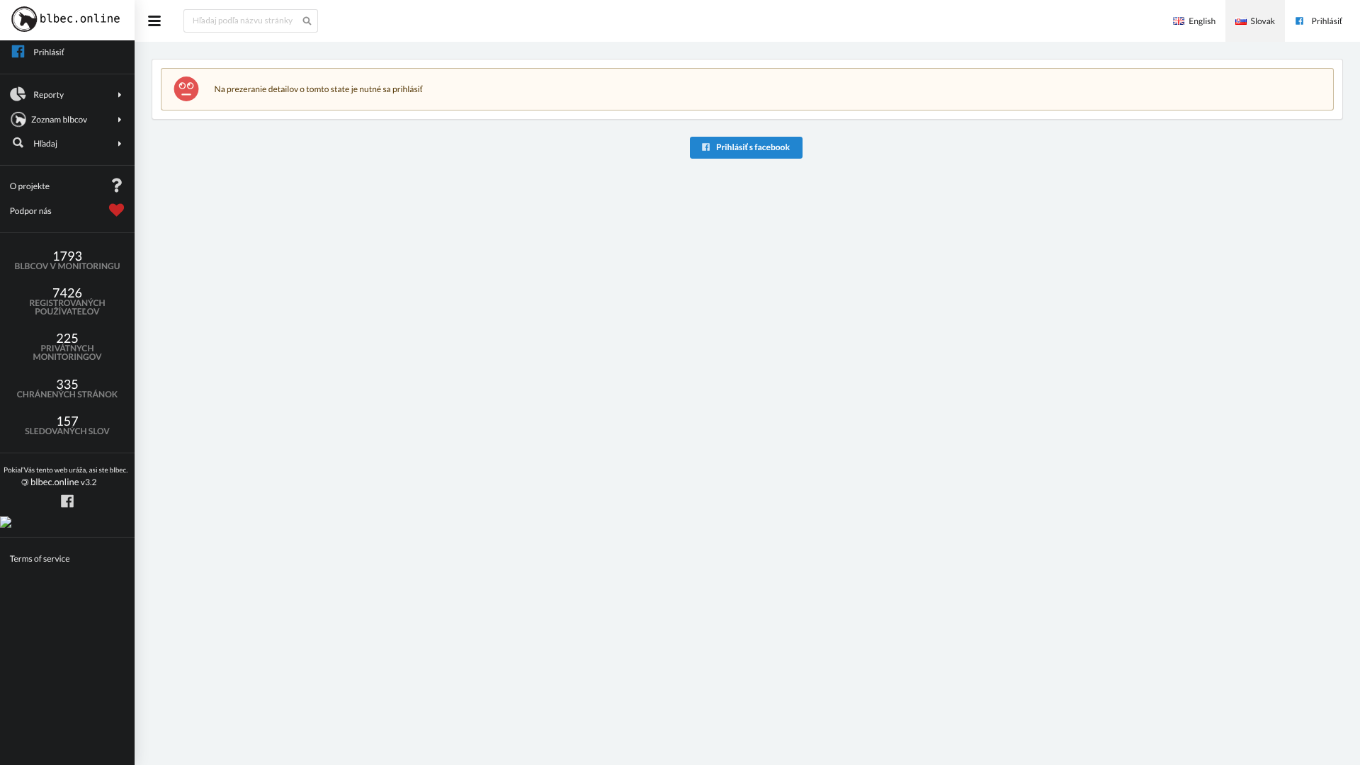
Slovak (1263, 21)
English (1202, 21)
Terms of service (40, 558)
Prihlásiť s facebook (752, 147)
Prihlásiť (1327, 21)
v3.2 (66, 477)
